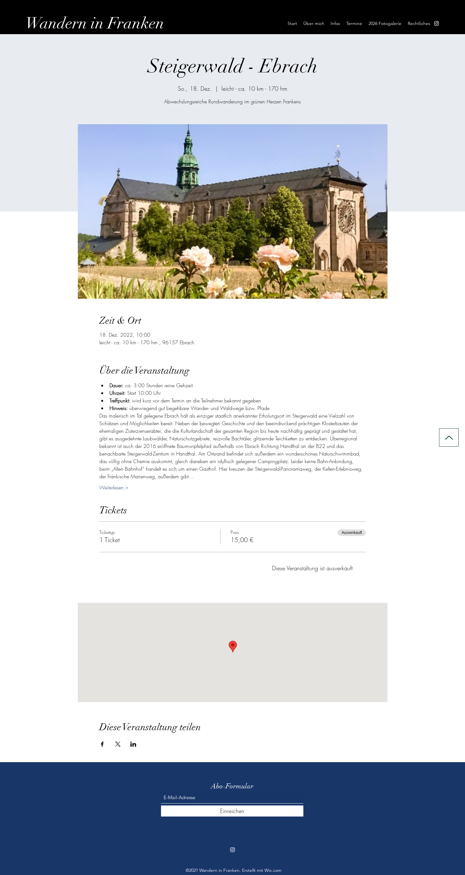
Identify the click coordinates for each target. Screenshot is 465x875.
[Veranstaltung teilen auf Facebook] (102, 744)
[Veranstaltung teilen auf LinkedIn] (133, 744)
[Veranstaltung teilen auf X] (118, 744)
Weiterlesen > (113, 487)
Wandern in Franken (94, 23)
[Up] (449, 437)
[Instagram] (436, 23)
